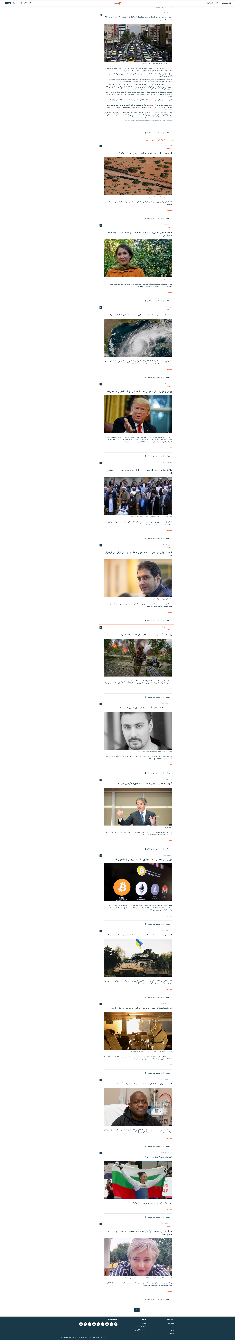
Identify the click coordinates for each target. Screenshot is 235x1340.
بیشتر (136, 1309)
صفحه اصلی (171, 1323)
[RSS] (111, 1324)
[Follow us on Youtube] (94, 1324)
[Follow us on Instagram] (85, 1324)
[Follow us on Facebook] (107, 1324)
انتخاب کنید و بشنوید (140, 1327)
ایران (173, 1327)
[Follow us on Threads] (81, 1324)
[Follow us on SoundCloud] (89, 1324)
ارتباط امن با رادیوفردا (140, 1330)
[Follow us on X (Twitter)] (98, 1324)
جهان (172, 1330)
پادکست (171, 1333)
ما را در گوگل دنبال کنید (24, 3)
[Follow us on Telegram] (102, 1324)
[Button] (167, 133)
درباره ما (143, 1323)
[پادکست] (14, 3)
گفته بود (148, 107)
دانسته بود (168, 102)
